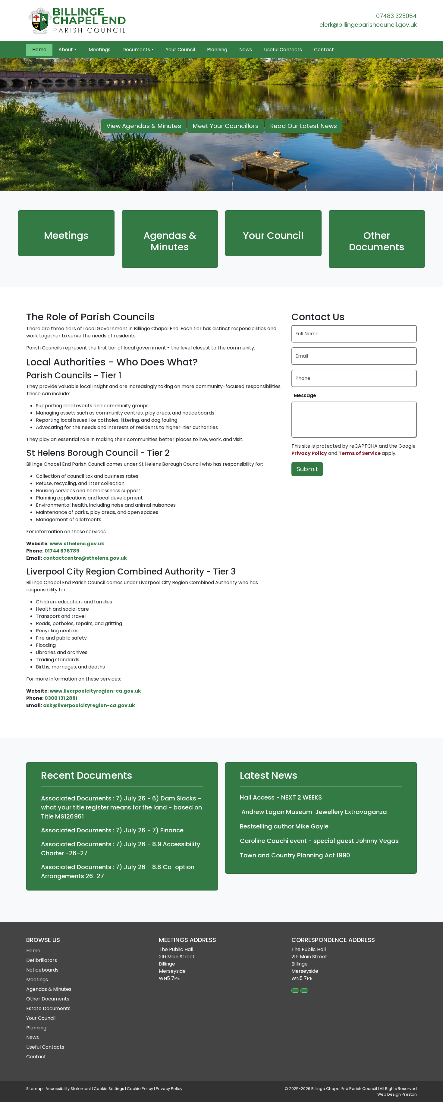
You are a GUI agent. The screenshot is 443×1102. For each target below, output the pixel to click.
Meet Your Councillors (226, 126)
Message (305, 395)
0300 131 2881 (61, 698)
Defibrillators (41, 960)
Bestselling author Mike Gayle (284, 826)
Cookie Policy (140, 1088)
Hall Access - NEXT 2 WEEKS (281, 797)
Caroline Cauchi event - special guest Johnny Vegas (319, 840)
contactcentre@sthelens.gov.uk (85, 558)
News (245, 49)
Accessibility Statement (68, 1088)
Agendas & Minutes (169, 241)
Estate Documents (48, 1008)
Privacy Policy (309, 453)
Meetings (99, 49)
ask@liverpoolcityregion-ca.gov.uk (89, 705)
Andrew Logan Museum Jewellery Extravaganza (313, 812)
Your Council (180, 49)
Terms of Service (359, 453)
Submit (307, 469)
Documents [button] (136, 49)
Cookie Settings (109, 1088)
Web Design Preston (397, 1094)
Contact (324, 49)
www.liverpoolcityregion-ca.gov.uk (95, 690)
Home (39, 49)
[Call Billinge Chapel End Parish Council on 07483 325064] (295, 990)
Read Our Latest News (303, 126)
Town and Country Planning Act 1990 (295, 855)
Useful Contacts (283, 49)
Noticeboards (42, 969)
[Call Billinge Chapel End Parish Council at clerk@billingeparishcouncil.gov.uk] (304, 990)
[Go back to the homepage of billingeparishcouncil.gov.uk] (77, 20)
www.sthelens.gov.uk (77, 543)
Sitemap (34, 1088)
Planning (217, 49)
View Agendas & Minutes (143, 126)
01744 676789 (62, 550)
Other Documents (376, 241)
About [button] (65, 49)
